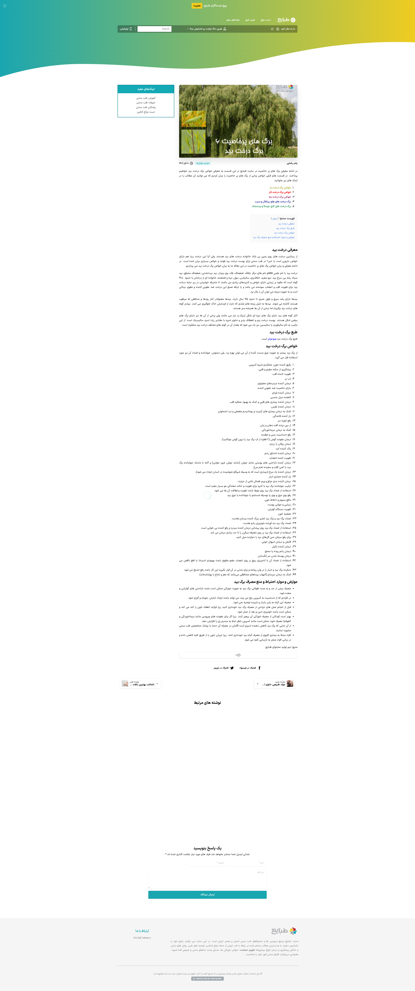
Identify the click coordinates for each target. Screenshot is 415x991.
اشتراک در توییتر (221, 668)
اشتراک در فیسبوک (247, 668)
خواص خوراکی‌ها (233, 46)
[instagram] (277, 29)
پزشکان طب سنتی (146, 107)
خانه (247, 46)
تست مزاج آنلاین (146, 112)
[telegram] (272, 29)
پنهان (274, 218)
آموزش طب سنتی (145, 98)
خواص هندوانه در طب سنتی (272, 788)
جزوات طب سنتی (145, 103)
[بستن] (4, 5)
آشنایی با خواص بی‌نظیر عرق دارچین (173, 792)
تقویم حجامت (247, 950)
